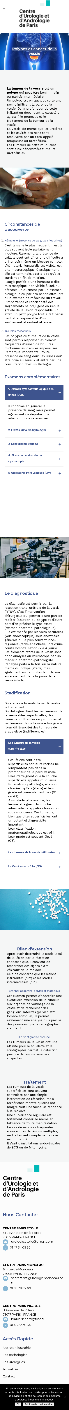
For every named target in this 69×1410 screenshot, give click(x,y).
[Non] (64, 1397)
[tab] (34, 392)
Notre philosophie (17, 1347)
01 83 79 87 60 (20, 1288)
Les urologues (14, 1362)
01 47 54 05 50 (20, 1247)
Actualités (10, 1369)
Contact (9, 1376)
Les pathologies (15, 1355)
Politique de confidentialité (38, 1404)
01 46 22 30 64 (20, 1325)
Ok (18, 1404)
